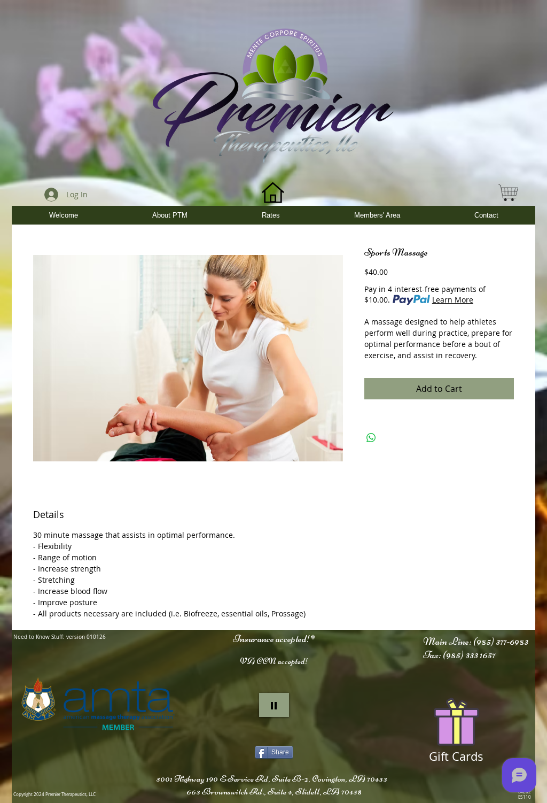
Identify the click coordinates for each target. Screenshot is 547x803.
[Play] (274, 705)
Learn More (452, 300)
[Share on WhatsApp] (371, 437)
